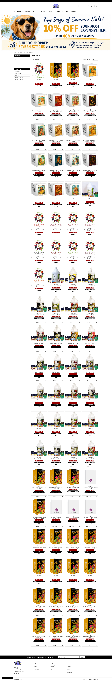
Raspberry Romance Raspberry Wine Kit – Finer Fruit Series (73, 111)
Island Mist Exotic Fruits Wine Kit (73, 487)
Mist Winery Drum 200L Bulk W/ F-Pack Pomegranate (73, 230)
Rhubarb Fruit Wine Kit (73, 372)
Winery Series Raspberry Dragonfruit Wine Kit (90, 518)
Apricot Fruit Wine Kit (73, 458)
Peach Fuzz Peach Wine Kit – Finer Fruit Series (39, 111)
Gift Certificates (36, 669)
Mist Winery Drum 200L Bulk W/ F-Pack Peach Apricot (38, 286)
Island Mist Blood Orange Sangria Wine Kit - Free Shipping (39, 518)
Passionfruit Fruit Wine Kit (39, 343)
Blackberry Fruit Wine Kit (56, 458)
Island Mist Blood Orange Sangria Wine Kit (39, 548)
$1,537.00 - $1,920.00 (19, 79)
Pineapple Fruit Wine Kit (73, 343)
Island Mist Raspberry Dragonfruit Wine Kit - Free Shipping (73, 577)
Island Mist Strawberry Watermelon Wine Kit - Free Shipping (73, 548)
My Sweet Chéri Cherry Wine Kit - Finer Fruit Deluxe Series (56, 141)
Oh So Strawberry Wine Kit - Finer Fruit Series (73, 200)
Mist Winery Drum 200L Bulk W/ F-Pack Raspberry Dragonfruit (56, 230)
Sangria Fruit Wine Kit (90, 314)
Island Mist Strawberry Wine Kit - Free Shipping (90, 637)
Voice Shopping (57, 11)
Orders (68, 663)
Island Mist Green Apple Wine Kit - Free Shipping (73, 637)
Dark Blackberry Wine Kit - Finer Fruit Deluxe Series (90, 171)
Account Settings (70, 672)
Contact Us (73, 11)
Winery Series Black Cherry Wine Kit (73, 517)
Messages (69, 666)
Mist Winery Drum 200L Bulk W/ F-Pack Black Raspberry (90, 258)
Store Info (68, 11)
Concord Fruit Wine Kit (39, 372)
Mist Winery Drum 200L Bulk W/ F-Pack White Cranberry (90, 230)
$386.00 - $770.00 (18, 73)
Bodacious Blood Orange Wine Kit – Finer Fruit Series (39, 141)
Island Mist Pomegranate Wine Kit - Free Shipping (90, 577)
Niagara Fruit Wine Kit (56, 314)
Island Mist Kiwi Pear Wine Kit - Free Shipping (39, 488)
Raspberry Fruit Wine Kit (73, 401)
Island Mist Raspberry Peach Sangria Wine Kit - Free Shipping (90, 548)
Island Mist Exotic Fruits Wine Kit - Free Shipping (56, 488)
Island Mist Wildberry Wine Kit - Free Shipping (56, 637)
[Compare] (94, 6)
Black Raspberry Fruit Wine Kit (56, 343)
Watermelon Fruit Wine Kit (90, 343)
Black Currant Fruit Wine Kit (39, 401)
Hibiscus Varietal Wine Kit (56, 285)
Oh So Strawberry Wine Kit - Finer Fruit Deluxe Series (56, 200)
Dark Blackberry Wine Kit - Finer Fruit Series (39, 200)
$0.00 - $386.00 (17, 71)
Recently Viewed (70, 671)
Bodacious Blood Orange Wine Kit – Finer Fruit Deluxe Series (90, 111)
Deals (50, 11)
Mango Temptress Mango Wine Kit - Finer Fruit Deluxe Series (90, 141)
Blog (63, 11)
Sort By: (32, 59)
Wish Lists (68, 669)
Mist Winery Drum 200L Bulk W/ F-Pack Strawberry (56, 258)
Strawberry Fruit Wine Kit (56, 401)
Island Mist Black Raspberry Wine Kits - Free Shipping (90, 607)
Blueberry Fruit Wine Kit (39, 458)
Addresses (69, 668)
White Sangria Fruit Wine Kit (90, 200)
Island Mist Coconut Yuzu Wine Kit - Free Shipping (56, 548)
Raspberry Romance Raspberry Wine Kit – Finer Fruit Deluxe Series (56, 111)
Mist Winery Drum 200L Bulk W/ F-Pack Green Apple (73, 258)
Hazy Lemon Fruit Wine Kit (90, 285)
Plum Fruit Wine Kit (90, 401)
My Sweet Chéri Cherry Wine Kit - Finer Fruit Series (73, 141)
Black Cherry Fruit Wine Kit (39, 314)
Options (37, 89)
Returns (68, 665)
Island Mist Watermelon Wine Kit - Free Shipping (56, 81)
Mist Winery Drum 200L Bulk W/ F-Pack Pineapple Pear (38, 81)
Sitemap (34, 671)
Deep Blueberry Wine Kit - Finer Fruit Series (73, 171)
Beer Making (19, 11)
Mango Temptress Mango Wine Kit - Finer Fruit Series (39, 171)
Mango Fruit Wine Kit (56, 372)
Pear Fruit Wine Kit (90, 372)
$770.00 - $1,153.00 (18, 75)
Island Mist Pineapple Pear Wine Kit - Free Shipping (56, 577)
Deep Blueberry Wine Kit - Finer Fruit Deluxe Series (56, 171)
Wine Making (27, 11)
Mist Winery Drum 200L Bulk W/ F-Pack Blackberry (38, 258)
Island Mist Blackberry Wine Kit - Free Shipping (73, 607)
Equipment (35, 11)
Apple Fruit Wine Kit (90, 458)
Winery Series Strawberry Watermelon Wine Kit (90, 488)
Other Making (43, 11)
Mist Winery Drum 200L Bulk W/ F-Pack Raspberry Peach (38, 230)
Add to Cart (88, 496)
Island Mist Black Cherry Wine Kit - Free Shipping (39, 577)
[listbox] (38, 60)
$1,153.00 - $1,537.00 (19, 77)
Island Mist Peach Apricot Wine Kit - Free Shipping (39, 637)
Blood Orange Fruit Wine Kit (73, 314)
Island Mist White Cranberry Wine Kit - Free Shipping (56, 607)
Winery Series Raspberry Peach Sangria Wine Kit (56, 518)
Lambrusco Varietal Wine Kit (73, 285)
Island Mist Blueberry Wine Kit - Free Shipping (39, 607)
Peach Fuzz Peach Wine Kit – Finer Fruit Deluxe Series (90, 81)
